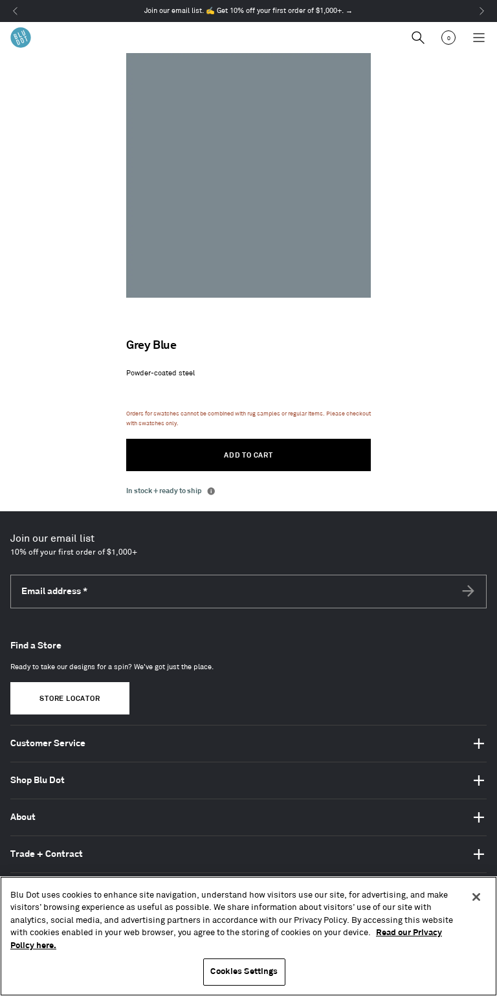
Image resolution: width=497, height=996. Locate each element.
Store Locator (69, 699)
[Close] (476, 897)
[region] (248, 936)
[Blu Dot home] (20, 37)
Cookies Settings (244, 971)
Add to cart (248, 455)
